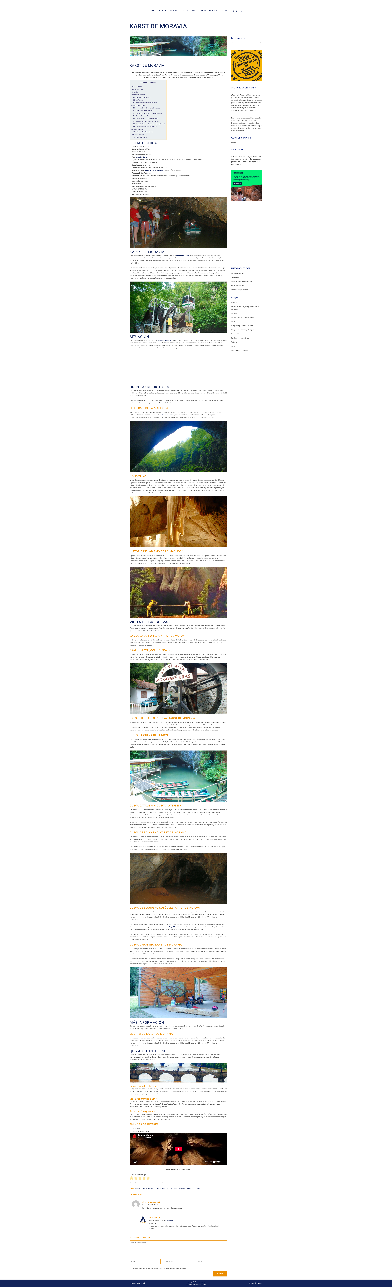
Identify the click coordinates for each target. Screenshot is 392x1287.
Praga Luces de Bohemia (143, 1086)
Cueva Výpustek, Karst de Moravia (145, 126)
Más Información (137, 129)
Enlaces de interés (140, 137)
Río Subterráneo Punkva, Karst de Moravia (147, 113)
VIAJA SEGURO (237, 149)
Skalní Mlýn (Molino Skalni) (143, 110)
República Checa (193, 1188)
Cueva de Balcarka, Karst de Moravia (146, 121)
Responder (163, 1205)
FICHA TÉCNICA (137, 87)
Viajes (233, 346)
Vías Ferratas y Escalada (239, 350)
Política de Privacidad (137, 1283)
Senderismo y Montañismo (240, 338)
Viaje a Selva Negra (237, 286)
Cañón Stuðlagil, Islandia (239, 290)
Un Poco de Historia (138, 95)
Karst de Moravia (163, 1188)
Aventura (234, 303)
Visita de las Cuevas (138, 105)
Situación (134, 92)
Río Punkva (138, 100)
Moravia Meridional (178, 1188)
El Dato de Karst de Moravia (143, 132)
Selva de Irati (235, 277)
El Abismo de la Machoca (142, 97)
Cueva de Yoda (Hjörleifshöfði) (241, 281)
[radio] (131, 1178)
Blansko (138, 1188)
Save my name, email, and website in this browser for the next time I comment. (159, 1268)
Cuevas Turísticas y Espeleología (242, 318)
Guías (233, 322)
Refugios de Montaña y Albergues (242, 330)
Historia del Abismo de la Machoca (145, 102)
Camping (234, 313)
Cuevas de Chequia (149, 1188)
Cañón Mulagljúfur (237, 273)
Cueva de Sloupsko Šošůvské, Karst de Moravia (149, 124)
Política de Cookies (255, 1283)
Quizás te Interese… (138, 134)
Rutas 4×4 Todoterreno (239, 334)
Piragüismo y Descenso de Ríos (242, 326)
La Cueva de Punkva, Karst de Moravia (146, 108)
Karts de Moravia (137, 89)
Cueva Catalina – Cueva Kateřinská (145, 118)
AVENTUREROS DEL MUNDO (243, 88)
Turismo (234, 342)
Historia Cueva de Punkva (142, 116)
